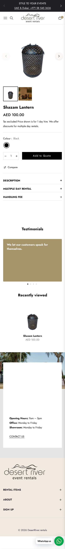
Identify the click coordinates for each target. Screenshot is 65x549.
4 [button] (36, 284)
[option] (32, 54)
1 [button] (27, 284)
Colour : (11, 138)
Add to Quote (42, 156)
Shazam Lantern (32, 336)
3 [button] (33, 284)
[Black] (6, 145)
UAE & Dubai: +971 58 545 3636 (32, 8)
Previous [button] (6, 56)
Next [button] (59, 56)
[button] (60, 5)
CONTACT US (16, 436)
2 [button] (30, 284)
